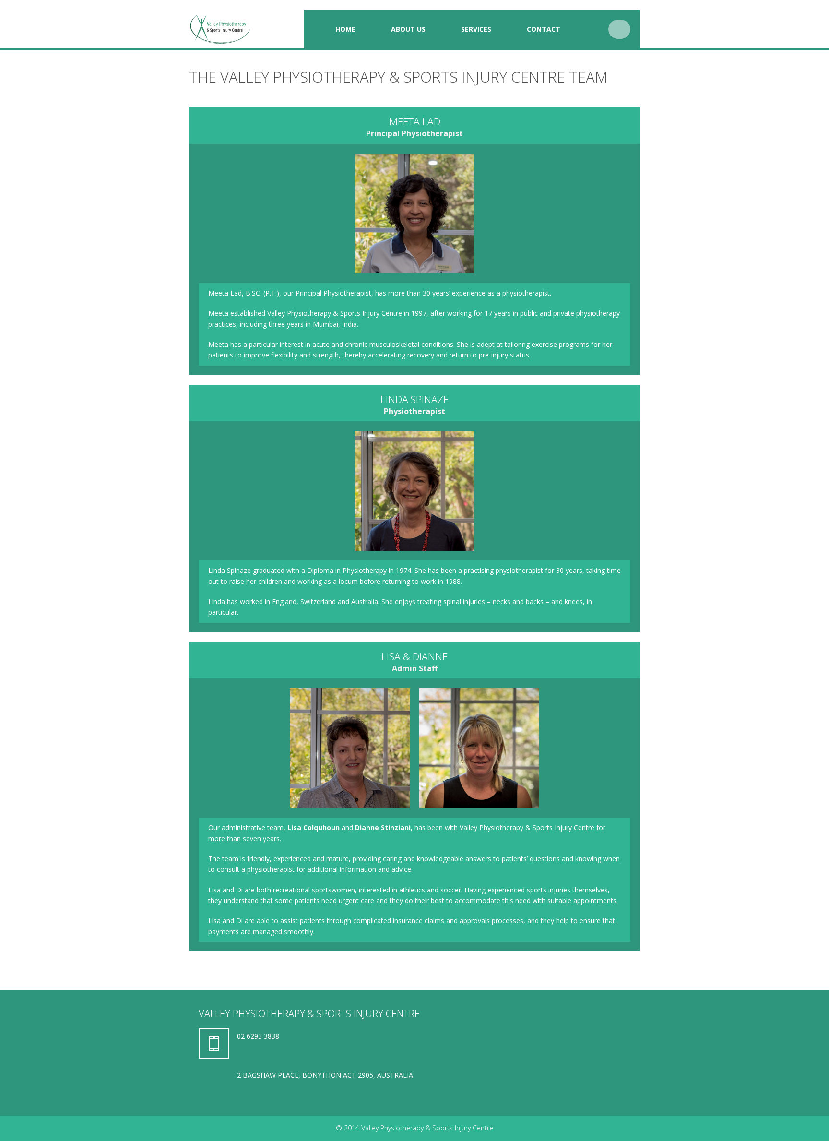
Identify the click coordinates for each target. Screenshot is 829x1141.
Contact (543, 29)
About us (408, 29)
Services (476, 29)
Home (345, 29)
